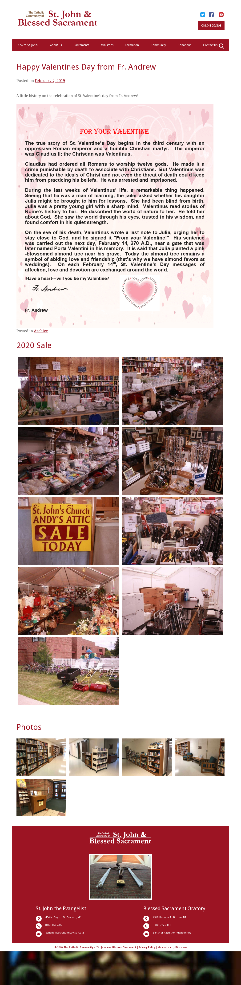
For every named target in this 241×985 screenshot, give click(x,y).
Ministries (107, 45)
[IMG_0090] (68, 601)
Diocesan (181, 947)
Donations (184, 45)
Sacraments (81, 45)
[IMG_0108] (172, 601)
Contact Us (210, 45)
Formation (132, 45)
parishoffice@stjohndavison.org (64, 932)
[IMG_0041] (172, 531)
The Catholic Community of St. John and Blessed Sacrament (100, 947)
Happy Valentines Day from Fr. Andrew (86, 66)
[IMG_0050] (172, 461)
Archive (41, 331)
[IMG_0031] (68, 461)
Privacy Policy (147, 947)
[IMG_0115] (68, 671)
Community (158, 45)
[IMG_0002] (68, 390)
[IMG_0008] (172, 390)
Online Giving (211, 25)
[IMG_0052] (68, 531)
